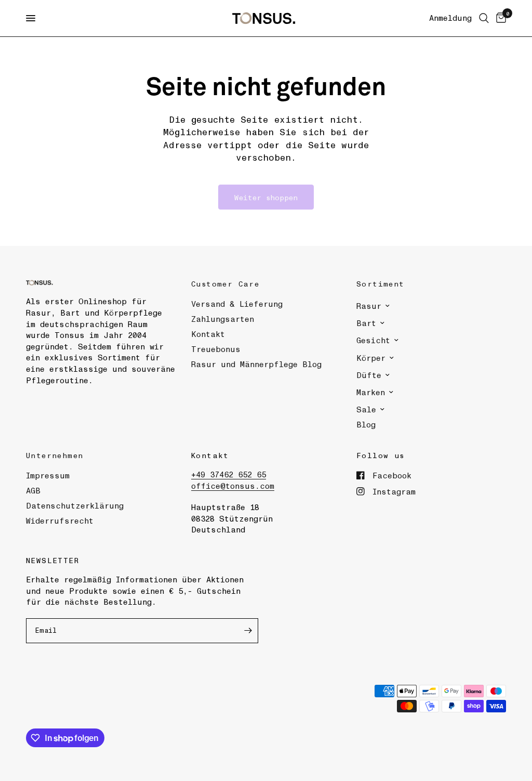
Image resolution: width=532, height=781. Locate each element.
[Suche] (484, 18)
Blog (366, 424)
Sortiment (380, 283)
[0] (499, 18)
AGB (33, 490)
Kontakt (208, 334)
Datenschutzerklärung (75, 505)
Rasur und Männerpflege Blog (256, 364)
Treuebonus (216, 349)
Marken (370, 392)
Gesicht (373, 340)
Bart (366, 323)
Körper (370, 358)
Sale (366, 409)
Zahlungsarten (222, 319)
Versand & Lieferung (237, 303)
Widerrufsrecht (60, 520)
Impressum (48, 475)
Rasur (368, 306)
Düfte (368, 375)
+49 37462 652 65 (228, 474)
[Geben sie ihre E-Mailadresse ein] (247, 630)
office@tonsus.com (232, 485)
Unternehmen (54, 455)
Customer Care (225, 283)
